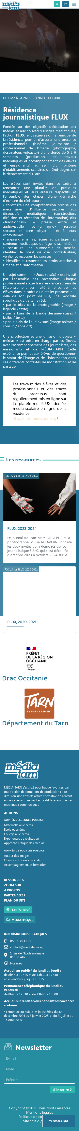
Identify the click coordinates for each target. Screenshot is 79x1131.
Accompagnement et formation (25, 864)
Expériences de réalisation (21, 838)
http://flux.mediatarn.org (35, 418)
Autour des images (16, 855)
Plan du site (15, 900)
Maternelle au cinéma (18, 825)
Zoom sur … (14, 885)
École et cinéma (14, 829)
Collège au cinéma (16, 834)
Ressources (14, 880)
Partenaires (14, 895)
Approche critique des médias (24, 843)
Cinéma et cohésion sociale (22, 860)
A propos (12, 890)
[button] (74, 4)
